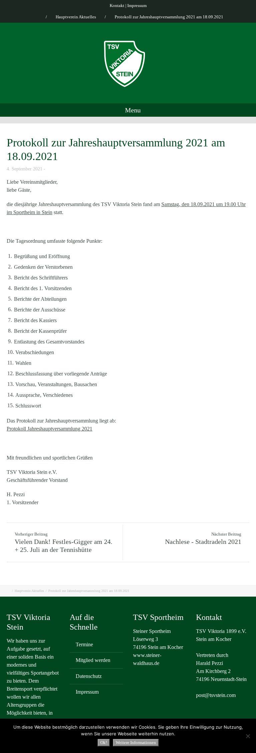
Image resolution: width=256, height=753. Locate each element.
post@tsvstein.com (216, 695)
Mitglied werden (93, 660)
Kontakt (117, 5)
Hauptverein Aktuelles (76, 16)
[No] (247, 736)
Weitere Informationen (136, 742)
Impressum (137, 5)
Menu (132, 110)
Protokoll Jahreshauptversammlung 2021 (49, 429)
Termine (84, 644)
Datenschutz (89, 676)
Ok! (103, 742)
